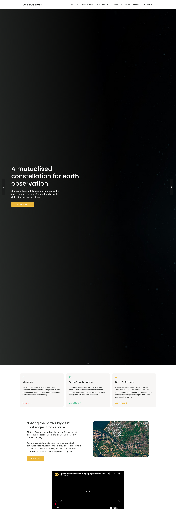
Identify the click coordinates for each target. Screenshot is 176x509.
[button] (147, 4)
